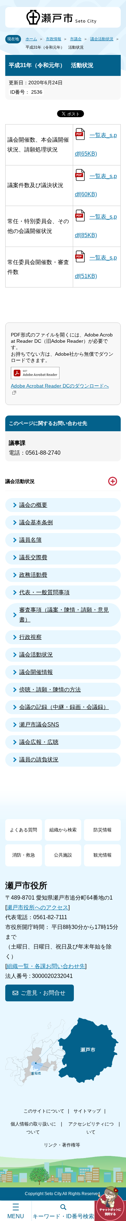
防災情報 (102, 829)
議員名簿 (30, 540)
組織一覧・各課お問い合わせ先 (46, 966)
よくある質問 (23, 829)
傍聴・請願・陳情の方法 (50, 690)
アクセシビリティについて (91, 1127)
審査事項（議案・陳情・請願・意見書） (64, 615)
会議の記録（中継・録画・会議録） (64, 707)
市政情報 (53, 39)
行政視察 (30, 637)
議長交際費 (33, 557)
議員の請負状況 (38, 759)
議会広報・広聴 (38, 742)
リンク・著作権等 (62, 1145)
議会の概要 (33, 505)
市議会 (76, 39)
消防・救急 (23, 855)
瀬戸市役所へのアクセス (37, 907)
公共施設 (63, 855)
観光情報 (102, 855)
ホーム (31, 39)
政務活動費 (33, 575)
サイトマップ (87, 1111)
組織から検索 (63, 829)
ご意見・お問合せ (43, 993)
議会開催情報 (36, 672)
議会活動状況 (101, 39)
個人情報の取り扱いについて (33, 1127)
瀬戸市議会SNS (39, 724)
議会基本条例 (36, 522)
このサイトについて (43, 1111)
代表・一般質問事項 (44, 592)
